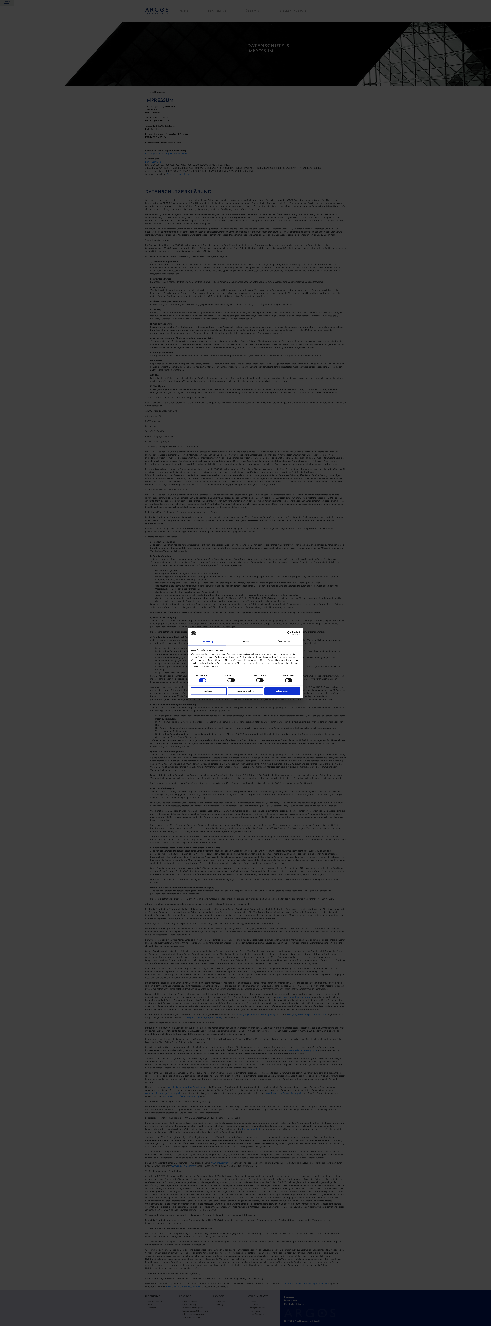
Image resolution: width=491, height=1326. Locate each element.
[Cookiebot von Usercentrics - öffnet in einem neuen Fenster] (289, 633)
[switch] (231, 680)
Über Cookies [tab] (284, 641)
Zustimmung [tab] (207, 641)
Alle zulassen (282, 691)
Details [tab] (245, 641)
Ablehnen (208, 691)
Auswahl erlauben (245, 691)
